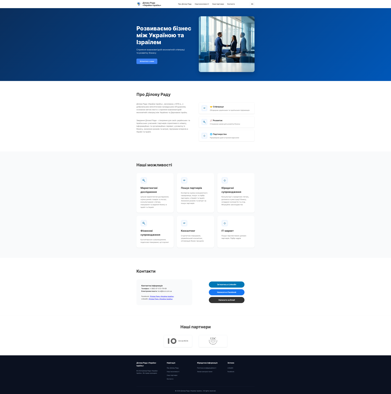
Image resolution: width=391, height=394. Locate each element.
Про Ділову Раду (185, 4)
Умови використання (204, 371)
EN (252, 4)
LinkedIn (230, 368)
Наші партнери (218, 4)
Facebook (230, 371)
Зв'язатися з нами (147, 61)
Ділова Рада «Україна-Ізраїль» (162, 296)
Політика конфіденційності (206, 368)
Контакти (231, 4)
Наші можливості (202, 4)
